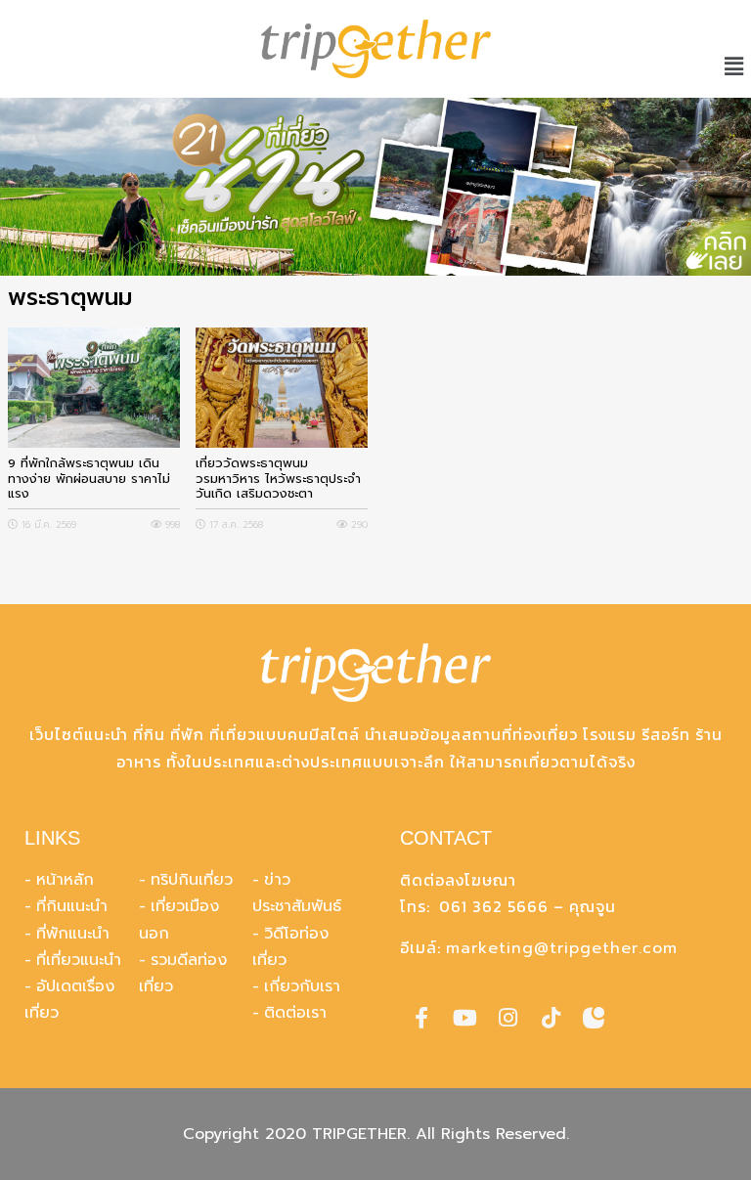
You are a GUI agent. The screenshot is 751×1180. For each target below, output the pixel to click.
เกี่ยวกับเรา (302, 986)
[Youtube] (464, 1017)
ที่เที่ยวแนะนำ (78, 960)
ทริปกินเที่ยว (192, 880)
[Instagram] (507, 1017)
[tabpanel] (375, 187)
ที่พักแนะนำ (73, 933)
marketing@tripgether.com (562, 948)
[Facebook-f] (421, 1017)
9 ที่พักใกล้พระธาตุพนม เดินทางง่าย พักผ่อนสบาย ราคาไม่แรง (89, 478)
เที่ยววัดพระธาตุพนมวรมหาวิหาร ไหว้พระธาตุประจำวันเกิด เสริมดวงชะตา (278, 478)
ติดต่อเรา (295, 1013)
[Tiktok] (550, 1017)
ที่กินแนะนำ (72, 906)
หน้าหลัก (65, 880)
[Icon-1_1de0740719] (593, 1017)
